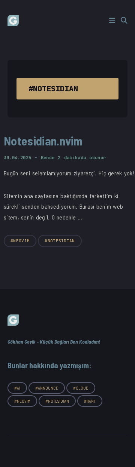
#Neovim (20, 240)
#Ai (17, 387)
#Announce (46, 387)
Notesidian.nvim (43, 140)
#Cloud (80, 387)
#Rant (90, 401)
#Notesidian (60, 240)
